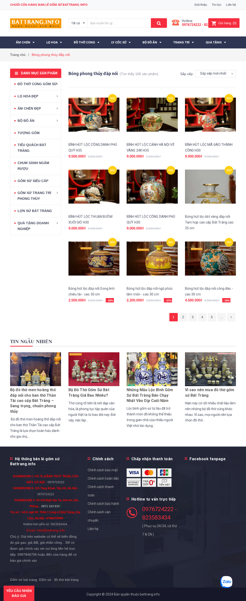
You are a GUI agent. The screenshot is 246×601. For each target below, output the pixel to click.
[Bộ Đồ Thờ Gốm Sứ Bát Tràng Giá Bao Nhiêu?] (93, 369)
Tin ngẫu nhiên (31, 341)
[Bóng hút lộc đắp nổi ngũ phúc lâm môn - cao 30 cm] (152, 258)
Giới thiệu (200, 4)
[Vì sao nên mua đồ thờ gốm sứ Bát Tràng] (210, 369)
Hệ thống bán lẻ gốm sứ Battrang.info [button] (35, 461)
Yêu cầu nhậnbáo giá (19, 593)
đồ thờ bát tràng (66, 580)
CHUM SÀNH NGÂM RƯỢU (33, 166)
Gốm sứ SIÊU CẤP (33, 181)
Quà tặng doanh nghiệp (33, 226)
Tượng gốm (29, 133)
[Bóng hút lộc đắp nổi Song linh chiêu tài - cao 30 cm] (94, 258)
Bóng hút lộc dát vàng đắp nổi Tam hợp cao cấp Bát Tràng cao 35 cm (209, 222)
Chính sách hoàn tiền (103, 478)
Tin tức (216, 4)
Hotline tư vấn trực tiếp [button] (153, 499)
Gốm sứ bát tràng (23, 580)
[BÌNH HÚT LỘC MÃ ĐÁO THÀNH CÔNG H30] (210, 114)
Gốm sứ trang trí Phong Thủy (34, 195)
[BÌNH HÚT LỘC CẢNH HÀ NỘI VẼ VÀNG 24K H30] (152, 114)
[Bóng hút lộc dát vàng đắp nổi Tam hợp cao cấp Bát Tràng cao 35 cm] (210, 186)
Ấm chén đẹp (29, 108)
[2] (231, 317)
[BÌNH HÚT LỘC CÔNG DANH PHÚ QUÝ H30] (152, 186)
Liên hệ (231, 4)
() (227, 23)
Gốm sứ (45, 580)
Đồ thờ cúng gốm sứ (37, 84)
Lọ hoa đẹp (28, 96)
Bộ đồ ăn (26, 121)
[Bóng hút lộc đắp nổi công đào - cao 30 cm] (210, 258)
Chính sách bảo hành (103, 504)
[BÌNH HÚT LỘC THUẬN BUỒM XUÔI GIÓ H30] (94, 186)
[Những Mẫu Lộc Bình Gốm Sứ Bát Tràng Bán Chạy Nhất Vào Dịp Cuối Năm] (152, 369)
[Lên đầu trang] (235, 586)
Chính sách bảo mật (103, 470)
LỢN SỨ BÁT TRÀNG (35, 211)
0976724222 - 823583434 (201, 25)
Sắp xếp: (187, 74)
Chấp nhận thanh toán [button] (152, 459)
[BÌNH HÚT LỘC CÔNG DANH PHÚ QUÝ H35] (94, 114)
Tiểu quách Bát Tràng (32, 148)
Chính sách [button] (102, 459)
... (221, 317)
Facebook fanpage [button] (208, 459)
